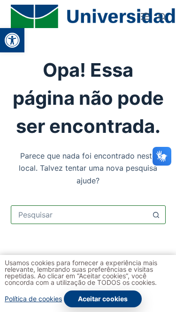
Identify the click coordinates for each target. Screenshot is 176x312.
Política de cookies (33, 299)
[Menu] (145, 16)
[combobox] (79, 214)
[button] (12, 40)
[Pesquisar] (162, 16)
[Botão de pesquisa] (156, 215)
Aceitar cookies (103, 299)
